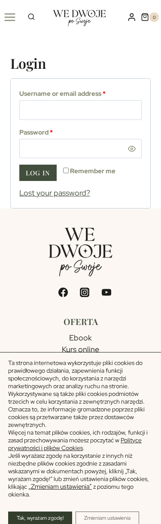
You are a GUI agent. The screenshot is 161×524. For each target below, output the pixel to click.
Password (36, 132)
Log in (38, 173)
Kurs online (80, 349)
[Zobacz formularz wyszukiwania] (31, 17)
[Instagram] (84, 292)
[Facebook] (62, 292)
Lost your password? (54, 193)
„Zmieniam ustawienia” (60, 486)
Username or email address (62, 93)
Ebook (80, 338)
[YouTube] (106, 292)
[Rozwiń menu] (10, 17)
